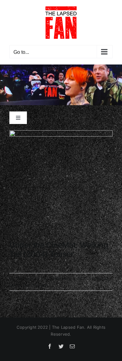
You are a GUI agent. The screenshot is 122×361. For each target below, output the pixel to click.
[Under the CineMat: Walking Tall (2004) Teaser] (61, 182)
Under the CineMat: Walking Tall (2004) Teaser (58, 249)
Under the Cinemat (28, 285)
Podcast (100, 278)
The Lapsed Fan (32, 278)
